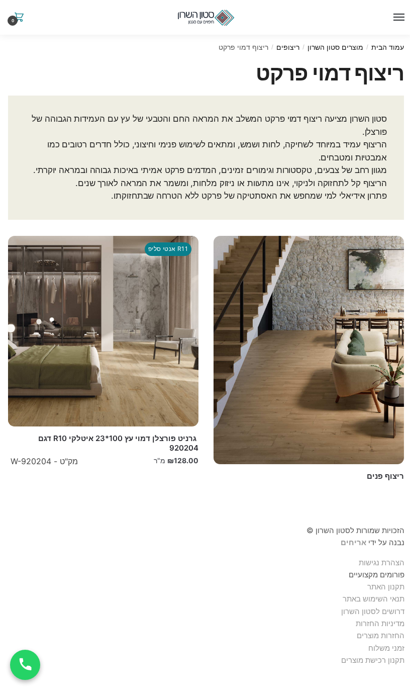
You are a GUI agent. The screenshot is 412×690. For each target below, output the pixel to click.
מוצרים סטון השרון (335, 47)
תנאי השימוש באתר (373, 598)
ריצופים (287, 47)
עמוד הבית (387, 47)
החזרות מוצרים (379, 635)
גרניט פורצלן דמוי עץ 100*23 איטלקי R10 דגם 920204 (118, 443)
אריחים (353, 542)
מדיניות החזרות (380, 623)
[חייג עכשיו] (25, 665)
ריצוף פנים (385, 476)
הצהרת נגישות (381, 562)
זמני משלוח (386, 648)
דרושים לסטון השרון (372, 611)
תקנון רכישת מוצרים (372, 660)
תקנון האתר (385, 586)
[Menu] (396, 17)
